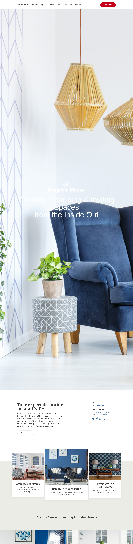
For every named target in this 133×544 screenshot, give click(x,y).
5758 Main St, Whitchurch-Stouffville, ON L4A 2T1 (101, 413)
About (52, 5)
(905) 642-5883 (99, 405)
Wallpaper (68, 5)
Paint (59, 5)
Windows (78, 5)
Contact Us (108, 5)
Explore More (26, 433)
